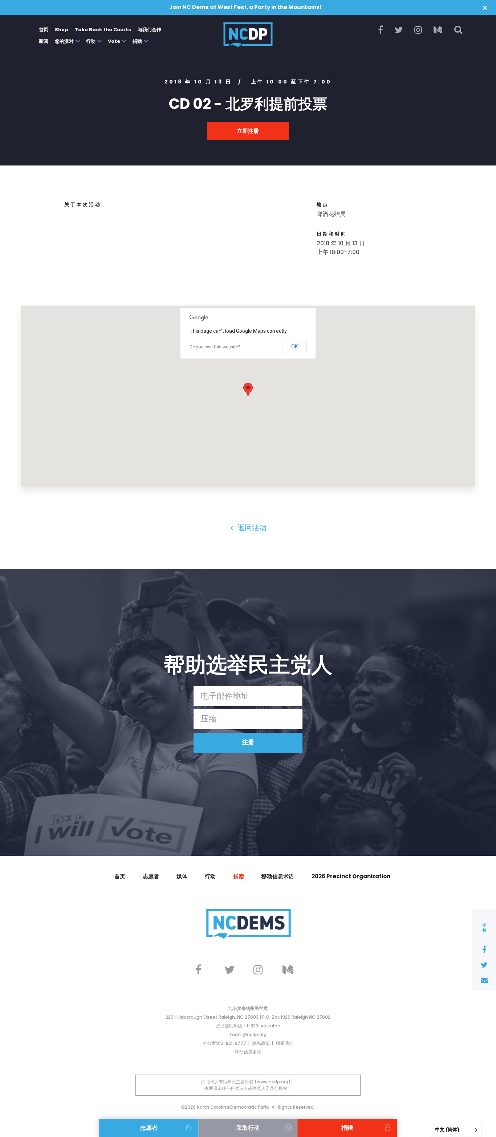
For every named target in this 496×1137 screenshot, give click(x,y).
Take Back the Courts (103, 29)
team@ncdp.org (248, 1034)
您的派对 (64, 41)
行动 (90, 41)
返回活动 (251, 528)
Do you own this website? (215, 346)
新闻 (43, 41)
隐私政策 (261, 1043)
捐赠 (137, 41)
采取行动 (248, 1128)
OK (294, 346)
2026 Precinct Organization (351, 876)
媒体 (181, 876)
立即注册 (248, 131)
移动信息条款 (248, 1052)
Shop (61, 29)
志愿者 (151, 876)
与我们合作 (149, 29)
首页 (43, 29)
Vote (114, 41)
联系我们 (284, 1043)
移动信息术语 (277, 876)
